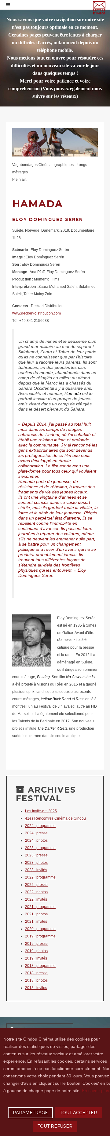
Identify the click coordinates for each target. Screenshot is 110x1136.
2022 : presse (36, 885)
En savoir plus (95, 1090)
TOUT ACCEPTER (78, 1112)
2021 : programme (40, 907)
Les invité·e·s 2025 (41, 811)
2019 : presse (36, 943)
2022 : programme (40, 877)
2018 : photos (36, 980)
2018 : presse (36, 973)
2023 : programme (40, 848)
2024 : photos (36, 840)
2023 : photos (36, 862)
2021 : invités (36, 921)
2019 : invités (36, 958)
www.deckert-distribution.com (36, 313)
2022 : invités (36, 899)
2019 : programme (40, 936)
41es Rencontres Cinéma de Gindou (55, 818)
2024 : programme (40, 826)
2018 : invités (36, 988)
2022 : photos (36, 892)
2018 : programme (40, 966)
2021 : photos (36, 914)
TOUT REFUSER (55, 1126)
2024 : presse (36, 833)
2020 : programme (40, 929)
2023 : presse (36, 855)
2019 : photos (36, 951)
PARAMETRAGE (30, 1112)
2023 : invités (36, 870)
